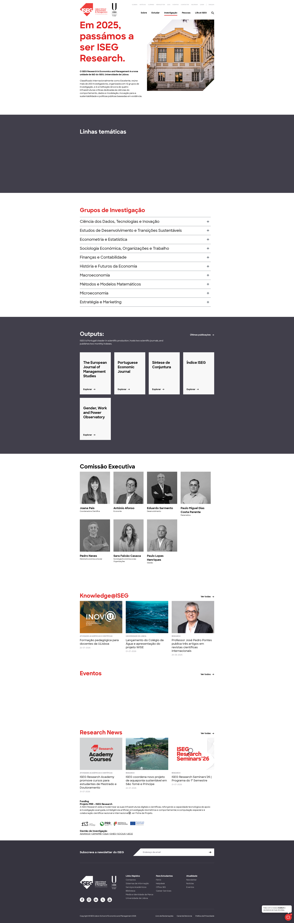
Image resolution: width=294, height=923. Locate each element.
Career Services (163, 891)
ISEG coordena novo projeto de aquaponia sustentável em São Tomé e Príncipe (146, 780)
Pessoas (186, 12)
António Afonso (123, 508)
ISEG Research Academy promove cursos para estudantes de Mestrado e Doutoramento (98, 782)
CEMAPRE (96, 833)
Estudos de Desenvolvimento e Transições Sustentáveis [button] (131, 230)
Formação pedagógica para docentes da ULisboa (99, 641)
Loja (168, 4)
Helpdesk (194, 4)
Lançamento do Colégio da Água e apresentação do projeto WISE (145, 643)
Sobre (144, 12)
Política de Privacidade (204, 916)
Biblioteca (130, 891)
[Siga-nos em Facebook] (82, 899)
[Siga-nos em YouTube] (109, 899)
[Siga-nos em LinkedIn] (96, 899)
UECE (130, 833)
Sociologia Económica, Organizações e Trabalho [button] (124, 248)
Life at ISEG (201, 12)
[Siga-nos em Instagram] (89, 899)
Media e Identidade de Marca (139, 894)
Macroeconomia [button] (95, 275)
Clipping (151, 4)
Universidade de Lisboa (137, 898)
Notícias (143, 4)
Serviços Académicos (136, 887)
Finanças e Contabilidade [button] (103, 257)
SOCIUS (121, 833)
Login (202, 4)
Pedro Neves (88, 556)
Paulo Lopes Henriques (155, 558)
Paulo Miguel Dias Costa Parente (192, 510)
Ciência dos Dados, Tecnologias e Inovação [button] (119, 221)
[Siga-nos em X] (102, 899)
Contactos (185, 4)
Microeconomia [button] (94, 293)
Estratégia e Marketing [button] (101, 302)
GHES (113, 833)
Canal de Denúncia (184, 916)
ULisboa (134, 4)
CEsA (106, 833)
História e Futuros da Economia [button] (108, 266)
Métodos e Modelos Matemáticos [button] (110, 284)
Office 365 (161, 887)
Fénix (158, 880)
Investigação (170, 12)
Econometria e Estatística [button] (103, 239)
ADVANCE (85, 833)
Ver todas (206, 596)
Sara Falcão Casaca (127, 556)
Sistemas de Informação (137, 883)
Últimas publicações (200, 334)
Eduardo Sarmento (160, 508)
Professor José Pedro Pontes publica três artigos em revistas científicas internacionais (192, 645)
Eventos (176, 4)
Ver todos (206, 674)
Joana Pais (87, 508)
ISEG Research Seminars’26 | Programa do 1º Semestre (191, 778)
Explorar (87, 176)
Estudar (155, 12)
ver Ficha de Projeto (142, 813)
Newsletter (160, 4)
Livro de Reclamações (164, 916)
